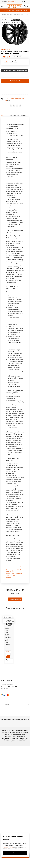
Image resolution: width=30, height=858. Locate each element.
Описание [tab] (4, 115)
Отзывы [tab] (23, 115)
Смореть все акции (15, 599)
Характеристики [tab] (14, 115)
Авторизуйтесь (8, 61)
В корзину (13, 81)
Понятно (15, 853)
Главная (3, 14)
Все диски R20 (10, 577)
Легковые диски (18, 14)
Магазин (9, 14)
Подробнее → (9, 660)
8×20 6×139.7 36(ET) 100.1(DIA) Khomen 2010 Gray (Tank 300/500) (8, 638)
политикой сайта (8, 847)
